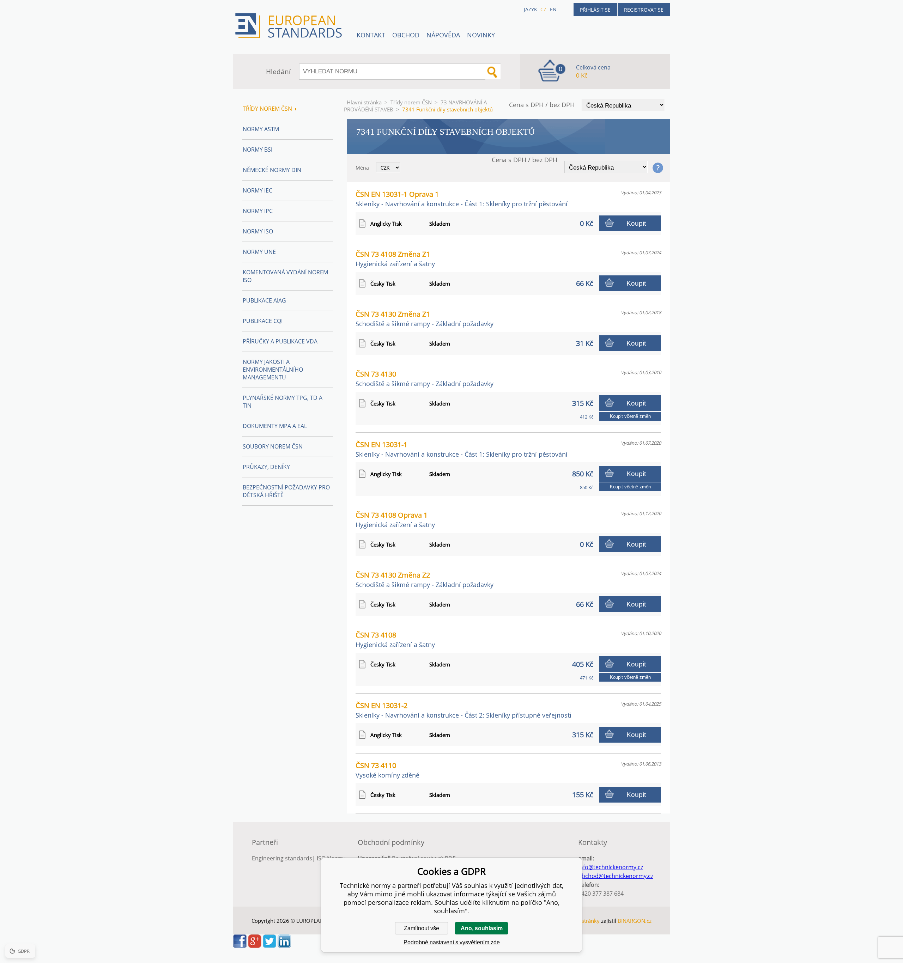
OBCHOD (405, 35)
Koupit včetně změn (630, 416)
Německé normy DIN (272, 170)
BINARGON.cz (635, 920)
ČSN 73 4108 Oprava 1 (395, 519)
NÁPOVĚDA (443, 35)
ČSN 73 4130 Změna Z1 (424, 318)
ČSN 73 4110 (387, 770)
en (553, 9)
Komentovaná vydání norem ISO (285, 276)
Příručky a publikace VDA (280, 341)
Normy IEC (257, 190)
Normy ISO (258, 231)
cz (543, 9)
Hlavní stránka (364, 102)
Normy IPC (258, 211)
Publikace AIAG (264, 300)
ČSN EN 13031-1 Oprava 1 (462, 198)
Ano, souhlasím (482, 928)
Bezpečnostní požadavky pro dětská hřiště (286, 491)
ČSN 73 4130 (424, 378)
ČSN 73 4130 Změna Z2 (424, 579)
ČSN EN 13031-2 (463, 710)
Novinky (481, 35)
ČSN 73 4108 (395, 639)
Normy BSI (257, 149)
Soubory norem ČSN (273, 446)
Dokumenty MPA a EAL (275, 426)
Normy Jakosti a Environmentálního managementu (273, 369)
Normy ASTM (261, 129)
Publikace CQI (263, 321)
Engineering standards (282, 858)
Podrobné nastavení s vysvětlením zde (452, 942)
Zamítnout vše (421, 928)
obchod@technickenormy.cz (615, 876)
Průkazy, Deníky (266, 467)
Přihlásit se (595, 9)
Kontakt (371, 35)
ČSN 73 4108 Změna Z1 (395, 258)
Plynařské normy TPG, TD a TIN (282, 401)
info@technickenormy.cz (610, 867)
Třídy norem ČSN (411, 102)
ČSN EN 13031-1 (462, 449)
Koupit (636, 223)
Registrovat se (643, 9)
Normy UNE (259, 252)
